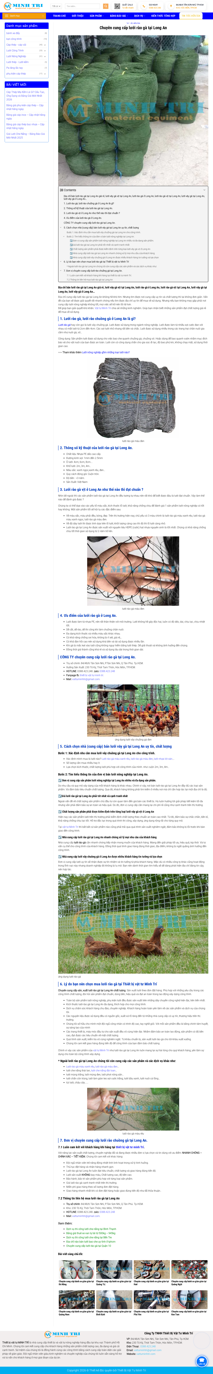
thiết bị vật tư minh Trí (130, 1147)
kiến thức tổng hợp (163, 15)
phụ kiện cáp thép (16, 73)
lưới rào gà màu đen (142, 758)
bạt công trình (14, 38)
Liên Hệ (127, 23)
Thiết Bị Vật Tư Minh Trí (131, 1370)
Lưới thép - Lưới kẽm (17, 62)
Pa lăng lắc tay (14, 67)
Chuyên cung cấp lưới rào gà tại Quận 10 (88, 1245)
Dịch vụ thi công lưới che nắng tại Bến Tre (89, 1237)
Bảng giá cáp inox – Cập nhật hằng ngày (25, 116)
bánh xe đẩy (13, 33)
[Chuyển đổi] (45, 45)
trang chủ (59, 15)
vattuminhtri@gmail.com (86, 679)
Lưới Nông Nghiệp (16, 56)
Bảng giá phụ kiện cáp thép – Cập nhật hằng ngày (25, 107)
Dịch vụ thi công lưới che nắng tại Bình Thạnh (91, 1229)
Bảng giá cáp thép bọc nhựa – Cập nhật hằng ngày (25, 126)
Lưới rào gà (64, 324)
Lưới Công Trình (15, 50)
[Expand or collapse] (204, 190)
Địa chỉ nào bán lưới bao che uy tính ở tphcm (90, 1241)
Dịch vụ (138, 15)
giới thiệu (77, 15)
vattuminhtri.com (145, 1353)
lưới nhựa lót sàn (163, 758)
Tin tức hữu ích (191, 15)
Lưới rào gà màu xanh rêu (116, 758)
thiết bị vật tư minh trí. (92, 675)
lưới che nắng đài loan (103, 1070)
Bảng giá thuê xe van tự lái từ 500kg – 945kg (90, 1233)
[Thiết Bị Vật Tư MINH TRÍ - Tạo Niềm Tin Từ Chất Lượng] (23, 6)
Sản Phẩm (96, 15)
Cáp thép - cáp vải (16, 44)
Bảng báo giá (118, 15)
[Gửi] (105, 6)
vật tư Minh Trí (70, 826)
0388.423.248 (107, 671)
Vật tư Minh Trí (103, 308)
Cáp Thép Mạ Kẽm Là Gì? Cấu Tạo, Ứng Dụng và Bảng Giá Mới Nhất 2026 (25, 96)
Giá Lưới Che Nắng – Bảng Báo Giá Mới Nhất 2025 (25, 135)
